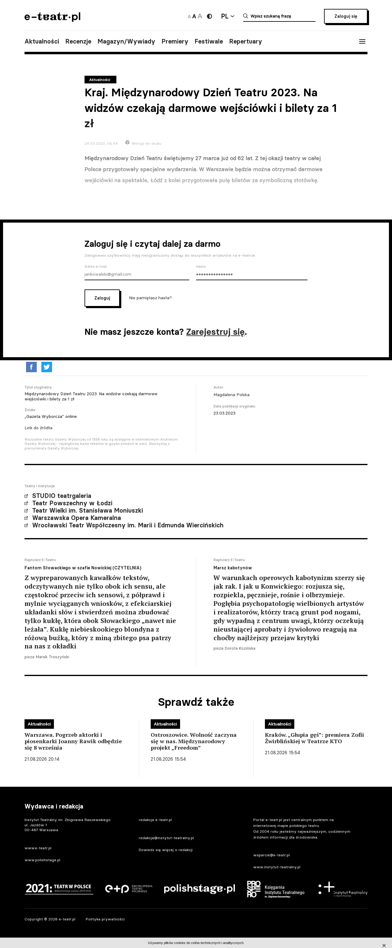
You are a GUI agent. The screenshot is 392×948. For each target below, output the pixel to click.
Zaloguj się (345, 16)
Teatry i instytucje (39, 486)
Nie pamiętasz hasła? (150, 297)
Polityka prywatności (105, 919)
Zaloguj (102, 298)
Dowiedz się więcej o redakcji (166, 849)
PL (224, 16)
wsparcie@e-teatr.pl (271, 855)
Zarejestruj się (215, 332)
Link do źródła (38, 427)
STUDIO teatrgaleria (61, 495)
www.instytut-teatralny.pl (276, 867)
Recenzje (78, 41)
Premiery (174, 41)
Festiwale (208, 41)
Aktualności (41, 41)
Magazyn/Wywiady (126, 41)
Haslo (201, 266)
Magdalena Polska (231, 394)
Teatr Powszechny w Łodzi (72, 503)
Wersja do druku (146, 143)
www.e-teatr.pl (37, 848)
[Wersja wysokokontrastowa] (209, 16)
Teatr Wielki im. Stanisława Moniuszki (87, 510)
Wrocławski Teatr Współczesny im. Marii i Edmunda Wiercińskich (128, 525)
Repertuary (245, 41)
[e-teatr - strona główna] (52, 19)
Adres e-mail (96, 266)
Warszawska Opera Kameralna (76, 518)
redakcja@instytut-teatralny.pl (166, 837)
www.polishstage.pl (42, 860)
